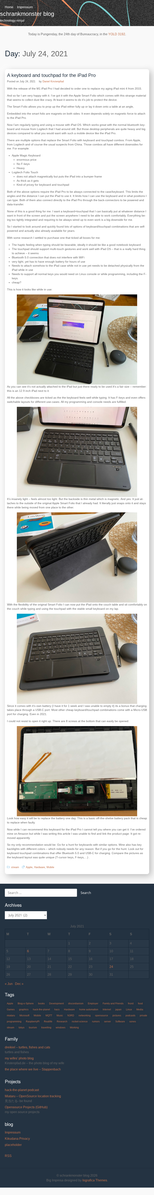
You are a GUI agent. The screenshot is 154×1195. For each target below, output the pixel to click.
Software (120, 1021)
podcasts (130, 1015)
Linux (129, 1009)
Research (62, 1021)
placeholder (13, 1145)
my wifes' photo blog (19, 1058)
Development (56, 1003)
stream (15, 867)
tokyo (21, 1027)
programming (14, 1021)
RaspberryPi (33, 1021)
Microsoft (24, 1015)
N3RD (70, 1015)
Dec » (19, 983)
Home (9, 7)
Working (74, 1027)
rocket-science (80, 1021)
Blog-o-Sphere (26, 1003)
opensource (101, 1015)
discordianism (75, 1003)
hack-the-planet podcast (22, 1090)
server (107, 1021)
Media (139, 1009)
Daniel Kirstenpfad (53, 81)
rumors (96, 1021)
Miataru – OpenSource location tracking (33, 1096)
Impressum (25, 7)
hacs (57, 1009)
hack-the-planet (41, 1009)
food (140, 1003)
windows (60, 1027)
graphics (23, 1009)
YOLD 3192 (116, 34)
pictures (116, 1015)
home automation (88, 1009)
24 (111, 966)
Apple (29, 867)
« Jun (9, 983)
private (143, 1015)
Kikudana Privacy (17, 1138)
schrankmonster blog (27, 14)
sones (132, 1021)
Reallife (48, 1021)
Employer (93, 1003)
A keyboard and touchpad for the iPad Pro (51, 75)
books (41, 1003)
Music (60, 1015)
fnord (131, 1003)
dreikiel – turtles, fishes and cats (27, 1047)
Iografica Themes (94, 1180)
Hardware (39, 867)
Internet (107, 1009)
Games (11, 1009)
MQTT (49, 1015)
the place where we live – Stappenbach (33, 1069)
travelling (46, 1027)
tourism (33, 1027)
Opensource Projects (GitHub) (26, 1107)
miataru (11, 1015)
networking (85, 1015)
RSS (8, 1156)
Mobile (50, 867)
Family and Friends (113, 1003)
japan (118, 1009)
